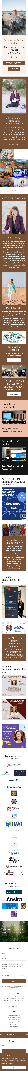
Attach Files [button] (6, 975)
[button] (14, 191)
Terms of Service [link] (14, 987)
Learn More (14, 68)
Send (14, 981)
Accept (14, 1067)
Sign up (14, 1051)
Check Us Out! (14, 360)
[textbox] (14, 953)
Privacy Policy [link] (23, 986)
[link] (11, 1034)
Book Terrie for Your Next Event (14, 63)
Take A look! (14, 394)
